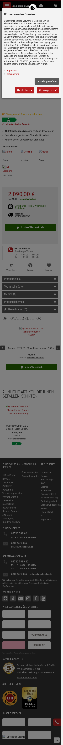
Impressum (12, 70)
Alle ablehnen (24, 90)
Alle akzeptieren (47, 90)
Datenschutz (13, 74)
